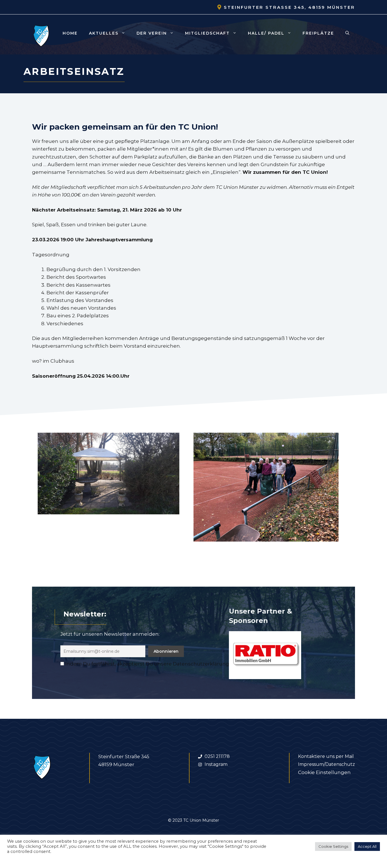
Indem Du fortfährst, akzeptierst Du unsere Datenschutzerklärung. (147, 664)
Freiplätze (318, 33)
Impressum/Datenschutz (326, 764)
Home (70, 33)
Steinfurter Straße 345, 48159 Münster (289, 7)
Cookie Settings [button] (333, 846)
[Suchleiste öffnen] (347, 33)
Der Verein (152, 33)
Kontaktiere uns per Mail (326, 756)
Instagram (216, 764)
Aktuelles (103, 33)
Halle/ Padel (266, 33)
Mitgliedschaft (207, 33)
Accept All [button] (367, 846)
